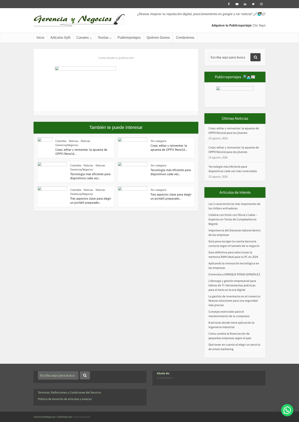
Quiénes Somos (158, 37)
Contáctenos (185, 37)
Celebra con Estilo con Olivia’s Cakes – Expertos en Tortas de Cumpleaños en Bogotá (232, 219)
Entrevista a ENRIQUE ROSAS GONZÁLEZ (234, 274)
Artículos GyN (60, 37)
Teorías (103, 37)
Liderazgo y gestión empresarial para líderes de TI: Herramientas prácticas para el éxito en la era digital (232, 285)
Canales (82, 37)
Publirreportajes (129, 37)
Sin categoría (158, 141)
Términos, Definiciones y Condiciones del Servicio (69, 392)
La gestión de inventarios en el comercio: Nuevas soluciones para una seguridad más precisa (234, 301)
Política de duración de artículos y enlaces (65, 399)
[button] (287, 410)
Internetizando (82, 416)
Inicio (40, 37)
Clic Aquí (259, 25)
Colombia (60, 141)
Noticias (73, 141)
